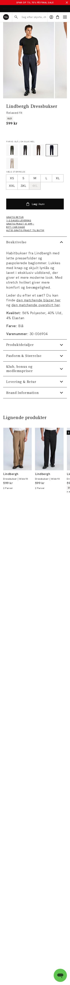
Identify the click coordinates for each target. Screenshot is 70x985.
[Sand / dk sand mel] (12, 163)
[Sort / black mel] (25, 150)
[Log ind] (51, 17)
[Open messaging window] (60, 975)
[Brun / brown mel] (38, 150)
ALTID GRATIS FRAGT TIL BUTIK (20, 8)
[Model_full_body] (28, 60)
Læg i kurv (38, 204)
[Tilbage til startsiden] (6, 17)
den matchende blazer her (38, 300)
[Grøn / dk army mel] (12, 150)
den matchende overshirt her (35, 305)
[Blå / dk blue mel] (52, 150)
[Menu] (65, 17)
